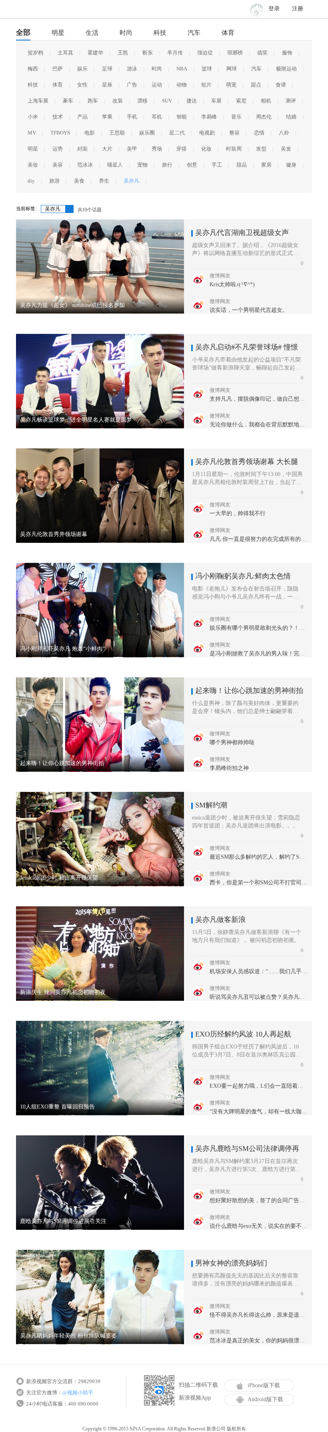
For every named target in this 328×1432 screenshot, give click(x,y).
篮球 (207, 69)
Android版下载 (265, 1399)
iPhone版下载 (264, 1385)
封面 (82, 149)
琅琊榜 (235, 53)
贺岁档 (35, 53)
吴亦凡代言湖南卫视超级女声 (242, 233)
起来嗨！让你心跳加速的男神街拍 (249, 691)
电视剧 (207, 133)
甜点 (256, 85)
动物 (181, 85)
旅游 (54, 181)
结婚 (291, 117)
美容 (57, 165)
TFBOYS (60, 133)
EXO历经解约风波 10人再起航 (243, 1034)
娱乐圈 (147, 133)
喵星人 (115, 165)
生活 (92, 32)
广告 (132, 85)
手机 (132, 117)
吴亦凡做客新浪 (220, 920)
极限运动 (286, 69)
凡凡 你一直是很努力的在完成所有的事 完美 (259, 539)
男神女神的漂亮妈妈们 (231, 1263)
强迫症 (205, 53)
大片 (107, 149)
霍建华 (95, 53)
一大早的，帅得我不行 (238, 513)
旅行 (167, 165)
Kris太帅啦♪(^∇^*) (232, 284)
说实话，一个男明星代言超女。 (249, 310)
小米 (33, 117)
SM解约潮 (211, 805)
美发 (286, 149)
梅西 (33, 69)
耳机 (157, 117)
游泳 (132, 69)
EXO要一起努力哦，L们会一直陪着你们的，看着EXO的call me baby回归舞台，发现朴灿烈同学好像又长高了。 (259, 1086)
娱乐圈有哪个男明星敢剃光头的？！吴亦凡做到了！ (259, 628)
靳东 (147, 53)
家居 (266, 165)
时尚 (126, 32)
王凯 (123, 53)
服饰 (287, 53)
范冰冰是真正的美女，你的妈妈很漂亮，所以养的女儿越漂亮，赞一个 (259, 1341)
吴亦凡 (131, 181)
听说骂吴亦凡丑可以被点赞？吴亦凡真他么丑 (259, 997)
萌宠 (231, 85)
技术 (57, 117)
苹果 (107, 117)
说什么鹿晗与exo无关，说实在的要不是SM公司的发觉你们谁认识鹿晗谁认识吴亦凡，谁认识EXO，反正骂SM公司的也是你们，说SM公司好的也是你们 (259, 1226)
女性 (82, 85)
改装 (117, 101)
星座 (107, 85)
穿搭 (181, 149)
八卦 (284, 133)
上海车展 (38, 101)
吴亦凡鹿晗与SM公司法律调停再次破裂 (247, 1149)
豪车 (68, 101)
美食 (79, 181)
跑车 (93, 101)
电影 (89, 133)
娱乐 (82, 69)
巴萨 (57, 69)
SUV (167, 101)
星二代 (177, 133)
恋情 (259, 133)
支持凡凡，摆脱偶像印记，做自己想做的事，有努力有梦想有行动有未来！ (259, 399)
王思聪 (117, 133)
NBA (181, 69)
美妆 (33, 165)
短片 (206, 85)
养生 (104, 181)
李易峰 (209, 117)
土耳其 (65, 53)
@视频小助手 (77, 1393)
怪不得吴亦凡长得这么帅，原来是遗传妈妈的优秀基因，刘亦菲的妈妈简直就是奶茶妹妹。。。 (259, 1315)
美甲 (132, 149)
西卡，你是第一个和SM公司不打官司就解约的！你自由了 (259, 883)
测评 (291, 101)
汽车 (194, 32)
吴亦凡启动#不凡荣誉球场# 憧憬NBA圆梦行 (246, 347)
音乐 (236, 117)
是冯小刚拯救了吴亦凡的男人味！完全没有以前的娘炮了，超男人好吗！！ (259, 654)
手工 (217, 165)
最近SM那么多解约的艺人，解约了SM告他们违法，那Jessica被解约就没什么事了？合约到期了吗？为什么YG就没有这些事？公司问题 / (259, 857)
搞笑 (262, 53)
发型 (261, 149)
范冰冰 (85, 165)
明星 (58, 32)
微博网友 (220, 276)
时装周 (234, 149)
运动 (157, 85)
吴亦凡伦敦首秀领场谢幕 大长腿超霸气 (246, 462)
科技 (160, 32)
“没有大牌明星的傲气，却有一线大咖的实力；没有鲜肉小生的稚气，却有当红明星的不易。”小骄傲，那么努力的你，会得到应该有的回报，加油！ (259, 1112)
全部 (23, 32)
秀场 (157, 149)
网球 (231, 69)
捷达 (191, 101)
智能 (181, 117)
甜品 (241, 165)
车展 (216, 101)
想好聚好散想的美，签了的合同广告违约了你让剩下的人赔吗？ (259, 1200)
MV (32, 133)
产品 (82, 117)
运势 (57, 149)
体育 (228, 32)
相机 (266, 101)
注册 (297, 9)
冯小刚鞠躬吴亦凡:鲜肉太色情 (243, 576)
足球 (107, 69)
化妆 (206, 149)
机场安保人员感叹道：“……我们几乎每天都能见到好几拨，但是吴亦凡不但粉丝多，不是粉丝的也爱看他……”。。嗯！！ (259, 971)
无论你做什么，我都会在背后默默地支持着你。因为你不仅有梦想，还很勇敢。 (259, 425)
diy (31, 181)
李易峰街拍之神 (229, 768)
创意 (192, 165)
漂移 (142, 101)
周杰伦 (264, 117)
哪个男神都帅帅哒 (232, 742)
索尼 (241, 101)
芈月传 (175, 53)
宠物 (142, 165)
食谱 (281, 85)
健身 (291, 165)
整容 (234, 133)
